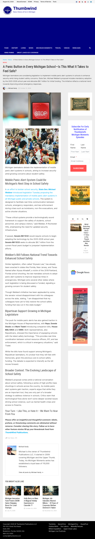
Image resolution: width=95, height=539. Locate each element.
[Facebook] (76, 1)
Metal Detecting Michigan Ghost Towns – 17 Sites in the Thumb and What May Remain (86, 235)
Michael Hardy (12, 88)
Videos (66, 48)
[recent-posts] (77, 219)
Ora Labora (64, 526)
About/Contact (21, 1)
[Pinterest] (85, 1)
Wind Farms (9, 53)
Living (23, 48)
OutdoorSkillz (53, 526)
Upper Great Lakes (70, 529)
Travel (58, 48)
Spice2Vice (62, 524)
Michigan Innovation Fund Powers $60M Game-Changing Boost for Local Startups (12, 503)
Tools (54, 1)
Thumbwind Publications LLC (26, 524)
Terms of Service (45, 1)
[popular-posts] (72, 219)
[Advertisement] (47, 32)
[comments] (82, 219)
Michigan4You (73, 524)
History (15, 48)
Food (6, 48)
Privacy (36, 1)
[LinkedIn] (91, 1)
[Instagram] (88, 1)
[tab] (72, 219)
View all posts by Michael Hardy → (31, 472)
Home (5, 60)
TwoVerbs (52, 524)
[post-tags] (87, 219)
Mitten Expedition (55, 529)
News (31, 48)
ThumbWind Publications (16, 432)
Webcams (76, 48)
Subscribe (78, 168)
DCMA (30, 1)
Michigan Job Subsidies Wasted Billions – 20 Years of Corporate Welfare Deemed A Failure (50, 503)
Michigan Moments (44, 48)
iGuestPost (84, 524)
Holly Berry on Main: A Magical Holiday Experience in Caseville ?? (31, 501)
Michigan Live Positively (57, 531)
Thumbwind (25, 8)
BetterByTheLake (77, 526)
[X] (82, 1)
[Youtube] (79, 1)
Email (72, 157)
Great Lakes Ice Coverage (27, 53)
